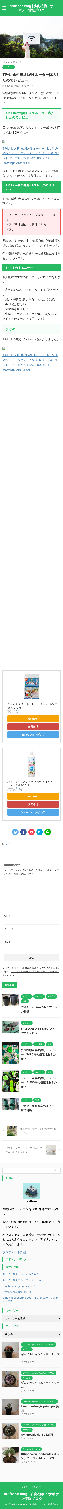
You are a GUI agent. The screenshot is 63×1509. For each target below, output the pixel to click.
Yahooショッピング (33, 734)
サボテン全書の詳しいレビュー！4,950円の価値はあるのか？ (39, 1082)
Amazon (33, 718)
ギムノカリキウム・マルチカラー (21, 1274)
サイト (7, 942)
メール (8, 928)
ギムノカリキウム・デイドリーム (21, 1280)
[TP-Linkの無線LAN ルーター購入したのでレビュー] (39, 832)
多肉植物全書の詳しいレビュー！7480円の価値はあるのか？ (39, 1054)
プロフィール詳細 (14, 1252)
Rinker (18, 710)
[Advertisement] (31, 519)
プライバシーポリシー (31, 1486)
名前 (7, 915)
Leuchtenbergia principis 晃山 (20, 1286)
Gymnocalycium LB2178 (17, 1292)
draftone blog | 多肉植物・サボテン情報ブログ (31, 8)
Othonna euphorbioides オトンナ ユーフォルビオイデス (30, 1299)
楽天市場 (33, 726)
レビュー (9, 844)
